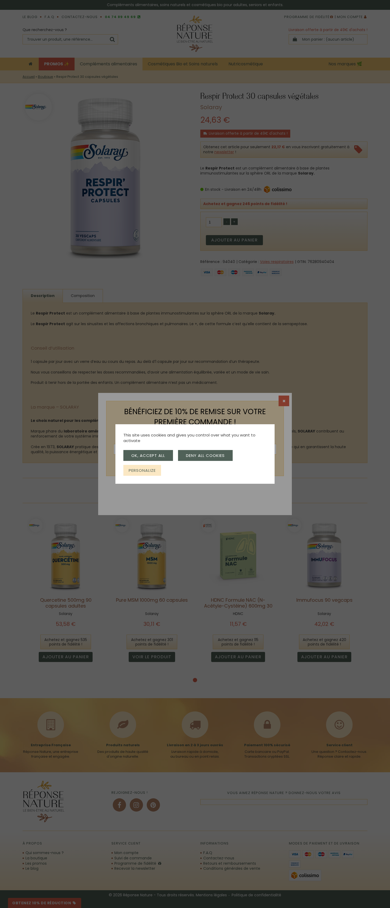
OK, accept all (148, 455)
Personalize (142, 470)
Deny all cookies (205, 455)
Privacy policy (180, 470)
